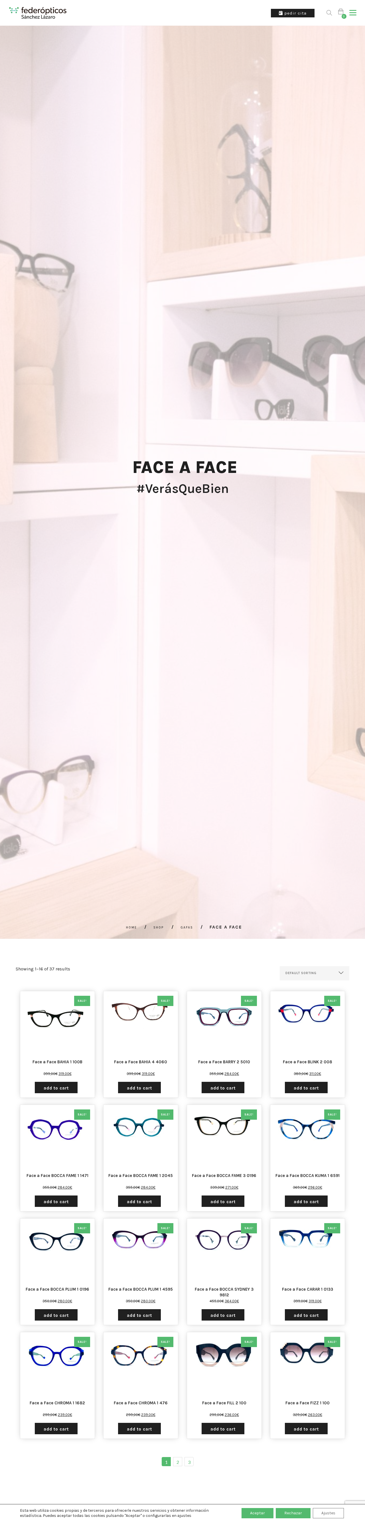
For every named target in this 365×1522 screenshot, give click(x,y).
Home (131, 927)
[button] (352, 13)
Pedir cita (295, 13)
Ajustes (328, 1513)
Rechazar (293, 1513)
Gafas (187, 927)
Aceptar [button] (257, 1513)
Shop (158, 927)
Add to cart (56, 1088)
